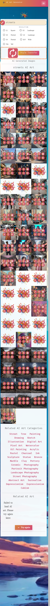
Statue (27, 457)
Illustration (16, 441)
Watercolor (32, 445)
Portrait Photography (25, 468)
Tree (23, 434)
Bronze (38, 457)
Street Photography (25, 476)
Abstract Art (16, 480)
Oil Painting (18, 449)
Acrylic (34, 449)
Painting (35, 434)
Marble (14, 461)
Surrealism (34, 480)
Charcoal (26, 453)
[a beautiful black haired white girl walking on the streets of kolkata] (39, 186)
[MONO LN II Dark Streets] (23, 110)
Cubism (25, 488)
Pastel (14, 453)
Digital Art (34, 441)
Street (13, 434)
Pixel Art (16, 445)
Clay (24, 461)
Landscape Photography (25, 472)
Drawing (19, 438)
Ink (38, 453)
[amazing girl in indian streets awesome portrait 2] (23, 217)
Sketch (31, 438)
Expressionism (35, 484)
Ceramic (16, 465)
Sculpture (13, 457)
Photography (31, 465)
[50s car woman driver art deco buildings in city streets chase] (23, 94)
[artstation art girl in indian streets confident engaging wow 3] (8, 232)
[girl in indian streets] (39, 263)
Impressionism (14, 484)
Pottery (35, 461)
